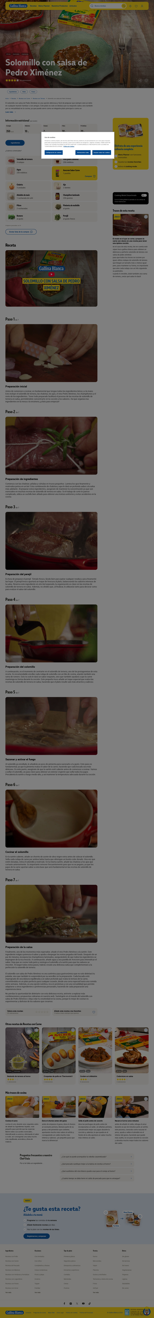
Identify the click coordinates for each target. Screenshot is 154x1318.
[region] (77, 145)
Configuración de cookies (54, 152)
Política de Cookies (68, 146)
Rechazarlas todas (83, 152)
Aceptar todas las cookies (102, 152)
